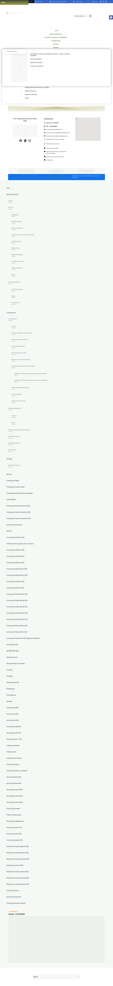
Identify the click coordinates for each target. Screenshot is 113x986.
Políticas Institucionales (52, 148)
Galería (27, 98)
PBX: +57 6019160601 (51, 126)
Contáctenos (49, 160)
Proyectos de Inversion (36, 66)
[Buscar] (90, 16)
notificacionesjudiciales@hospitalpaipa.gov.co (58, 132)
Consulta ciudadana (36, 59)
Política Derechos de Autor (53, 143)
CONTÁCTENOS (78, 1)
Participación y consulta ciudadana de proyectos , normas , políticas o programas (50, 54)
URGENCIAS (30, 1)
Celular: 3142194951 (16, 914)
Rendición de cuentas (36, 62)
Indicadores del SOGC (31, 94)
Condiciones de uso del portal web (54, 156)
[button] (111, 17)
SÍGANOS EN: (94, 1)
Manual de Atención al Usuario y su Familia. (37, 87)
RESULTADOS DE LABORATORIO (59, 1)
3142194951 (39, 1)
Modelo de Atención (30, 91)
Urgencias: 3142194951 (52, 123)
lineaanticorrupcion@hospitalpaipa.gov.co (57, 136)
